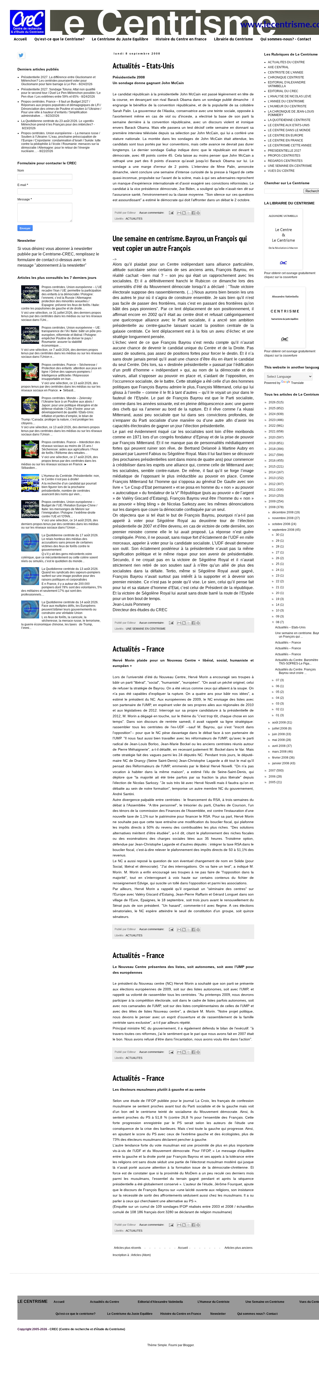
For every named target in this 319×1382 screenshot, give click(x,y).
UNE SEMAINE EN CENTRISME (145, 628)
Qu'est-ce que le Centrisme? (59, 39)
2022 (272, 425)
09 (278, 616)
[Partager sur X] (188, 212)
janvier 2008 (281, 763)
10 (278, 610)
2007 (272, 770)
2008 (272, 507)
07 (278, 680)
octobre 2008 (281, 524)
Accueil (20, 39)
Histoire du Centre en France (181, 39)
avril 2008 (279, 746)
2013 (272, 478)
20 (278, 593)
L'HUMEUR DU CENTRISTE (287, 106)
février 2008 (280, 757)
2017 (272, 455)
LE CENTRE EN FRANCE (285, 140)
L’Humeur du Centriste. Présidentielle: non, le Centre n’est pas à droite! (71, 477)
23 (278, 575)
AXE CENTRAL (278, 67)
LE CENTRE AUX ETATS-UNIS (289, 125)
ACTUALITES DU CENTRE (286, 62)
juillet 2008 (280, 728)
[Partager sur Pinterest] (198, 212)
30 (278, 535)
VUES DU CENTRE (281, 171)
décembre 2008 (283, 512)
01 (278, 715)
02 (278, 709)
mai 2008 (279, 740)
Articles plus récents (127, 1248)
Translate (297, 383)
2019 (272, 443)
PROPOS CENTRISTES (284, 155)
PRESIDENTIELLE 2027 (284, 150)
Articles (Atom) (141, 1255)
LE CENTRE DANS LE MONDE (289, 130)
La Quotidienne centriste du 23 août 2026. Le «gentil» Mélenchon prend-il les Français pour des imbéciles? (57, 122)
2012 (272, 484)
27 (278, 552)
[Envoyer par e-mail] (179, 212)
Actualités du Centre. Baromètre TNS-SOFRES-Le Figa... (296, 661)
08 (278, 622)
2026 (272, 402)
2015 (272, 466)
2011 (272, 489)
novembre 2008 (283, 518)
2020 (272, 437)
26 (278, 558)
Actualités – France (138, 649)
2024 (272, 414)
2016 (272, 460)
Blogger (188, 1345)
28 (278, 546)
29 (278, 540)
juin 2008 (279, 734)
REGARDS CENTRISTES (285, 161)
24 (278, 570)
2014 (272, 472)
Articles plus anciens (238, 1248)
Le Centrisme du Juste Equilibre (120, 39)
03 (278, 703)
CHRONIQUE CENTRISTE (286, 77)
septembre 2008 (283, 530)
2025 (272, 408)
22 (278, 581)
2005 (272, 782)
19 (278, 599)
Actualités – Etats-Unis (143, 65)
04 (278, 698)
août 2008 (279, 722)
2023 (272, 420)
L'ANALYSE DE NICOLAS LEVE (289, 96)
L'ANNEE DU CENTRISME (286, 101)
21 (278, 587)
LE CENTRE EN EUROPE (285, 135)
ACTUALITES (134, 218)
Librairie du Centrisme (233, 39)
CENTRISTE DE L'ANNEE (285, 72)
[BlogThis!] (183, 212)
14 (278, 604)
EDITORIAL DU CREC (283, 91)
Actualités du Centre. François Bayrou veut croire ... (295, 671)
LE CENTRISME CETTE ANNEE (290, 145)
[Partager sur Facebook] (193, 212)
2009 (272, 501)
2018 (272, 449)
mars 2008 (279, 751)
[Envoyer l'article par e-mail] (171, 212)
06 (278, 686)
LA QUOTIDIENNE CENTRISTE (289, 120)
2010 (272, 495)
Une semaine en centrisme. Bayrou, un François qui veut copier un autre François (180, 243)
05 (278, 692)
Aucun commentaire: (152, 212)
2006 (272, 776)
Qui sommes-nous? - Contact (285, 39)
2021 (272, 431)
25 (278, 564)
